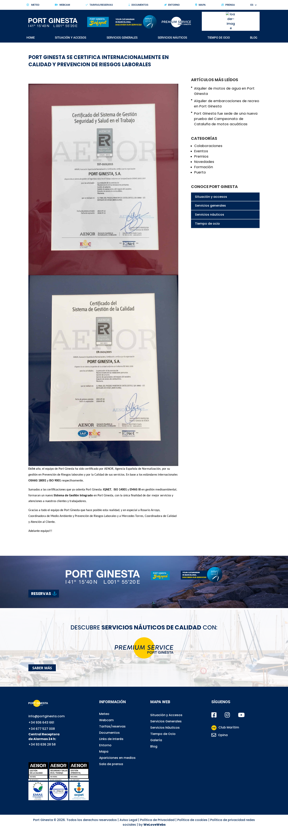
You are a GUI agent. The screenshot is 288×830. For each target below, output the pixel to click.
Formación (203, 166)
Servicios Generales (122, 37)
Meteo (35, 5)
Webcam (64, 5)
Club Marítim (225, 727)
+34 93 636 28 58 (42, 744)
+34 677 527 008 (41, 728)
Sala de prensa (111, 764)
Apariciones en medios (117, 758)
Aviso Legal (128, 820)
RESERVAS (41, 593)
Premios (201, 156)
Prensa (230, 5)
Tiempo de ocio (207, 223)
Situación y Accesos (70, 37)
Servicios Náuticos (172, 37)
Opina (223, 735)
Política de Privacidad (157, 820)
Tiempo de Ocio (218, 37)
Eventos (201, 151)
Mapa (202, 5)
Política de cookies (192, 820)
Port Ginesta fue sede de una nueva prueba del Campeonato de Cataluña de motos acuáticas (225, 118)
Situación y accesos (211, 196)
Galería (156, 740)
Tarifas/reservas (112, 726)
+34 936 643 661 (41, 722)
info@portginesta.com (46, 716)
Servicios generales (210, 205)
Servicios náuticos (209, 214)
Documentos (139, 5)
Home (30, 37)
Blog (253, 37)
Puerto (200, 172)
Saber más (42, 667)
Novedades (204, 161)
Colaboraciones (208, 145)
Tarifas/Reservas (101, 5)
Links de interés (111, 739)
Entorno (174, 5)
